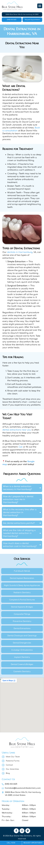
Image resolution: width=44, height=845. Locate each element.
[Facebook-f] (16, 830)
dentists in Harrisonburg (19, 252)
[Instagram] (22, 830)
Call (20, 447)
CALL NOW (11, 843)
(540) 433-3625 (11, 19)
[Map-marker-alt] (27, 830)
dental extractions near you (16, 430)
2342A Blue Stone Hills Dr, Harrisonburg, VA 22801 (22, 14)
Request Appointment (32, 19)
